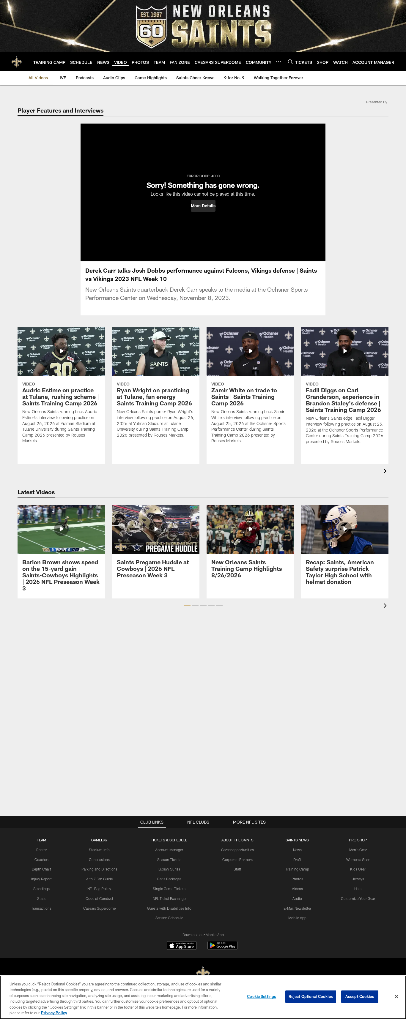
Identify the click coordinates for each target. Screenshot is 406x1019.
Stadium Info (99, 850)
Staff (237, 869)
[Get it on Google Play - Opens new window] (222, 948)
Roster (41, 850)
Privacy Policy (54, 1012)
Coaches (41, 859)
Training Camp (297, 869)
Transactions (41, 908)
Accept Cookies (359, 996)
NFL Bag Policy (99, 889)
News (297, 850)
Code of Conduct (99, 898)
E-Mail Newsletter (297, 908)
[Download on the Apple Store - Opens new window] (181, 946)
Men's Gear (358, 850)
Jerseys (358, 879)
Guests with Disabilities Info (169, 908)
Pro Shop (358, 840)
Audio (297, 898)
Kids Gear (358, 869)
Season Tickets (169, 859)
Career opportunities (237, 850)
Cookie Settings (261, 996)
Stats (41, 898)
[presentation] (386, 472)
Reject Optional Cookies (311, 996)
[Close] (396, 996)
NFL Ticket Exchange (169, 898)
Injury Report (41, 879)
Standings (41, 889)
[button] (203, 206)
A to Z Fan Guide (99, 879)
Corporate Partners (237, 859)
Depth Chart (41, 869)
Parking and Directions (99, 869)
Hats (357, 889)
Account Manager (169, 850)
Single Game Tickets (169, 889)
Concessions (99, 859)
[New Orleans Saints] (203, 973)
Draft (297, 859)
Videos (297, 889)
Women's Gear (357, 859)
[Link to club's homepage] (17, 61)
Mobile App (297, 918)
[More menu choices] (278, 61)
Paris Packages (169, 879)
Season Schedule (169, 918)
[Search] (290, 62)
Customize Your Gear (358, 898)
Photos (297, 879)
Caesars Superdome (99, 908)
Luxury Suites (169, 869)
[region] (203, 997)
